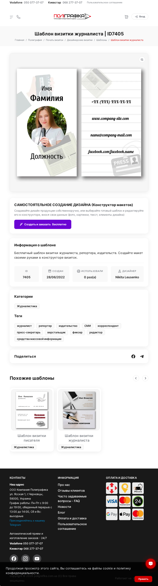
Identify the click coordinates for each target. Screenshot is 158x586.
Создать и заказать (45, 224)
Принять (143, 579)
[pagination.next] (145, 378)
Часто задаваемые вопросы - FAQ (72, 498)
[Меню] (11, 17)
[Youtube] (37, 558)
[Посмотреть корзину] (126, 16)
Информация (68, 477)
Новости (64, 507)
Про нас (64, 485)
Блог (61, 512)
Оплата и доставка (72, 518)
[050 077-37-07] (18, 16)
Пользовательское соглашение (104, 2)
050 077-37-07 (34, 2)
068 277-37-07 (72, 2)
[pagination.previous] (136, 378)
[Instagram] (25, 558)
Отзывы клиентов (71, 490)
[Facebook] (14, 558)
